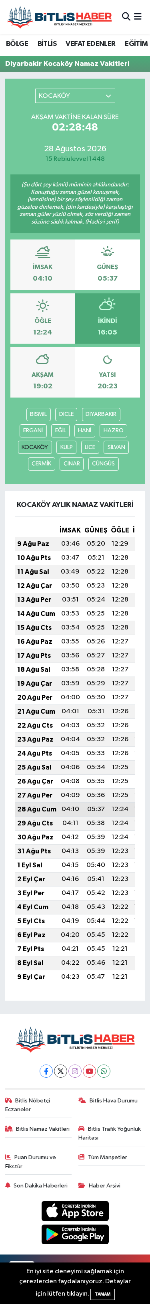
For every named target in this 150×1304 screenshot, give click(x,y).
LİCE (90, 447)
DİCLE (66, 414)
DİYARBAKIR (101, 414)
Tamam (102, 1294)
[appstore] (75, 1212)
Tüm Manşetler (107, 1157)
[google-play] (75, 1236)
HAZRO (114, 430)
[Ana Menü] (138, 17)
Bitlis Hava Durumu (114, 1101)
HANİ (84, 430)
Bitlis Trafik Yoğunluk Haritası (109, 1133)
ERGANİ (33, 430)
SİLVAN (116, 447)
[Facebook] (46, 1071)
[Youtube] (89, 1071)
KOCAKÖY (35, 447)
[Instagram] (75, 1071)
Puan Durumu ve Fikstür (30, 1161)
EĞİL (60, 430)
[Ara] (126, 17)
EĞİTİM (136, 43)
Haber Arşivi (104, 1186)
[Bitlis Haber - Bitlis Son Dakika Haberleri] (59, 17)
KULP (66, 447)
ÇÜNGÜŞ (103, 464)
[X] (60, 1071)
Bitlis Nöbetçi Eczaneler (27, 1105)
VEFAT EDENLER (90, 43)
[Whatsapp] (103, 1071)
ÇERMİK (41, 464)
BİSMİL (38, 414)
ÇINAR (72, 464)
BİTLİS (47, 43)
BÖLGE (17, 43)
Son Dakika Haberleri (41, 1186)
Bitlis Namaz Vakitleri (43, 1129)
